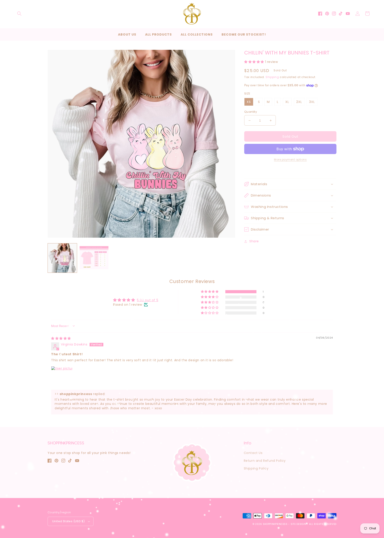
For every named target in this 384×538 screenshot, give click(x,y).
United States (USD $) (68, 521)
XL (287, 102)
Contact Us (253, 453)
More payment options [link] (290, 159)
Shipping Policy (256, 468)
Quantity (250, 112)
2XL (299, 102)
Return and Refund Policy (265, 460)
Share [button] (254, 241)
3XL (312, 102)
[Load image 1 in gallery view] (62, 258)
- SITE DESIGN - (298, 524)
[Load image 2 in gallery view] (94, 258)
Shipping (272, 77)
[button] (19, 13)
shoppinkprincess (275, 524)
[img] (61, 338)
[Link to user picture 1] (61, 376)
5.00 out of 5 (147, 300)
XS (249, 102)
